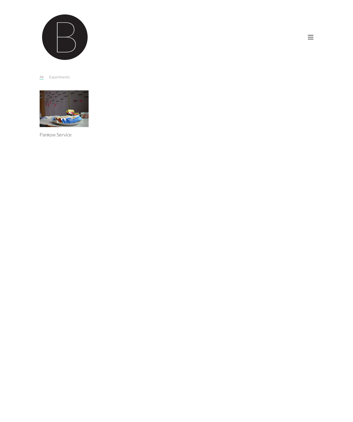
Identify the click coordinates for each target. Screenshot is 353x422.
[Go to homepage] (65, 37)
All (41, 77)
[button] (310, 37)
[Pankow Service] (64, 108)
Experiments (59, 77)
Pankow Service (56, 134)
